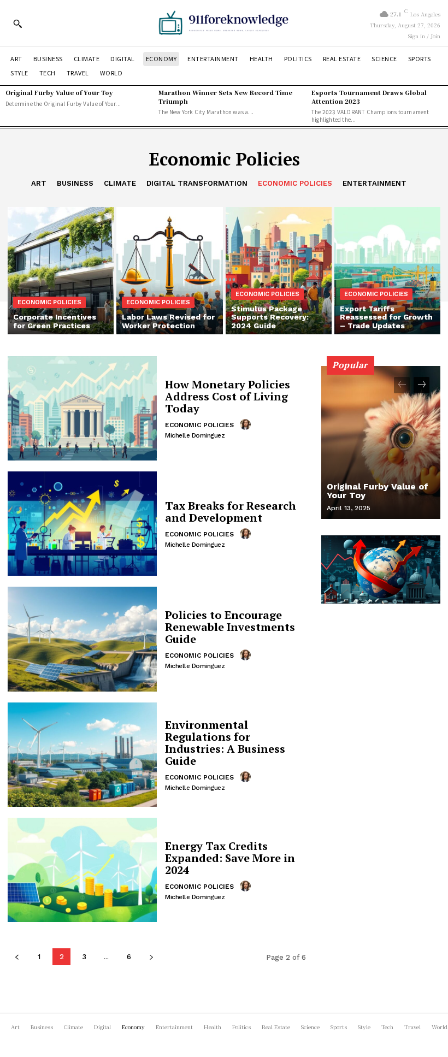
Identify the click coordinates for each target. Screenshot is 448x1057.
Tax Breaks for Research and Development (230, 511)
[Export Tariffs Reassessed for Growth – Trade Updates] (387, 270)
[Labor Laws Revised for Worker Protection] (169, 270)
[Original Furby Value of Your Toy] (380, 442)
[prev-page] (17, 956)
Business (75, 183)
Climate (120, 183)
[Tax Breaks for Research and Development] (82, 523)
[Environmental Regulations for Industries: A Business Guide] (82, 754)
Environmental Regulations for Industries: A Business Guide (225, 742)
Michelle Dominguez (195, 435)
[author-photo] (247, 424)
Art (38, 183)
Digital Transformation (196, 183)
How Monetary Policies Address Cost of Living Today (227, 396)
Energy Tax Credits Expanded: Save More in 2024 (230, 857)
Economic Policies (295, 183)
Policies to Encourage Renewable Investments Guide (230, 626)
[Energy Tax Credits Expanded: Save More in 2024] (82, 870)
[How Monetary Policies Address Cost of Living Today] (82, 408)
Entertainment (374, 183)
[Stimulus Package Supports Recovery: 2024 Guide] (279, 270)
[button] (17, 23)
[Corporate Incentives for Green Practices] (61, 270)
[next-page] (151, 956)
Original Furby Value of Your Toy (59, 92)
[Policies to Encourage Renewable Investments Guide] (82, 639)
